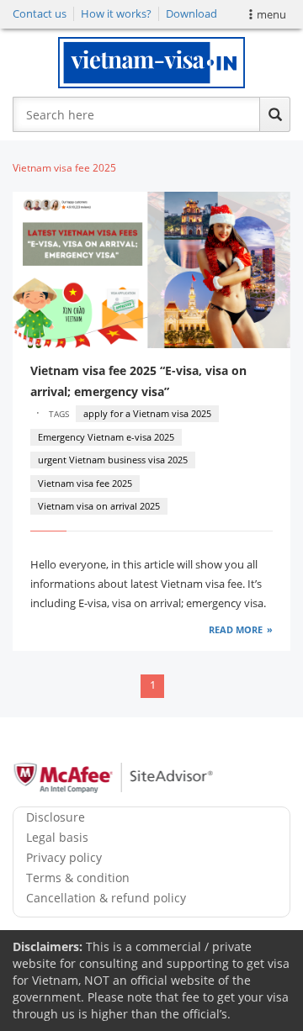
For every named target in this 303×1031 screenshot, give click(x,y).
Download (191, 13)
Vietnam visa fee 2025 (85, 483)
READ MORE (236, 629)
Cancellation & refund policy (106, 898)
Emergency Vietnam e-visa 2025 (106, 437)
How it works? (116, 13)
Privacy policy (64, 857)
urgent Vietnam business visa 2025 (113, 459)
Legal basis (57, 837)
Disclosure (55, 817)
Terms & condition (78, 878)
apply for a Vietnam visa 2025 (147, 413)
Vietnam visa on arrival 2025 (99, 506)
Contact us (39, 13)
